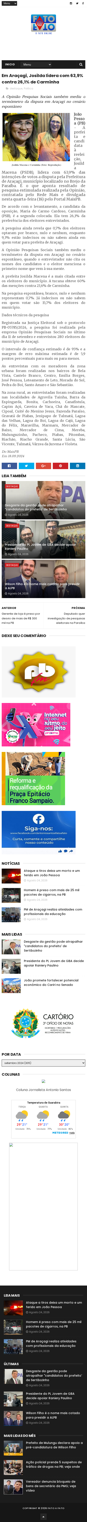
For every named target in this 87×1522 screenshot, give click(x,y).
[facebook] (83, 3)
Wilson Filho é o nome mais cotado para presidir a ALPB (42, 586)
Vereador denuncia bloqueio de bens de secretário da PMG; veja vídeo (51, 1486)
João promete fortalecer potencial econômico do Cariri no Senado (51, 982)
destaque (16, 88)
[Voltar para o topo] (43, 1516)
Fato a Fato (56, 1508)
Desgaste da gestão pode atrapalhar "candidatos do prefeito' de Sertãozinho (36, 507)
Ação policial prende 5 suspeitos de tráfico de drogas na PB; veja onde (54, 1464)
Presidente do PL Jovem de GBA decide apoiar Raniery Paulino (40, 547)
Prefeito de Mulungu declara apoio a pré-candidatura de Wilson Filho (54, 1445)
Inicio (10, 64)
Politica (28, 88)
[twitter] (77, 3)
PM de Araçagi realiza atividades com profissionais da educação (53, 911)
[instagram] (70, 3)
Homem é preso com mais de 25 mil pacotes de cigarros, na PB (51, 892)
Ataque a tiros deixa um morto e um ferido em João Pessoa (52, 873)
